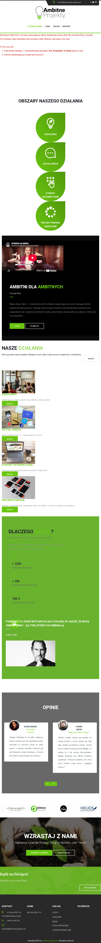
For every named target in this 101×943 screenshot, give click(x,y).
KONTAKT (66, 26)
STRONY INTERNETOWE (61, 930)
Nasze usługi (64, 853)
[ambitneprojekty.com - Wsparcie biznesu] (50, 13)
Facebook (34, 326)
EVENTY (55, 913)
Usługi (56, 26)
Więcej (10, 404)
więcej (91, 359)
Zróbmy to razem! (39, 853)
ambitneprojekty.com (50, 941)
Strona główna (34, 26)
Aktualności (90, 888)
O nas (47, 26)
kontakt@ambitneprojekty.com (69, 2)
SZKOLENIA (56, 917)
